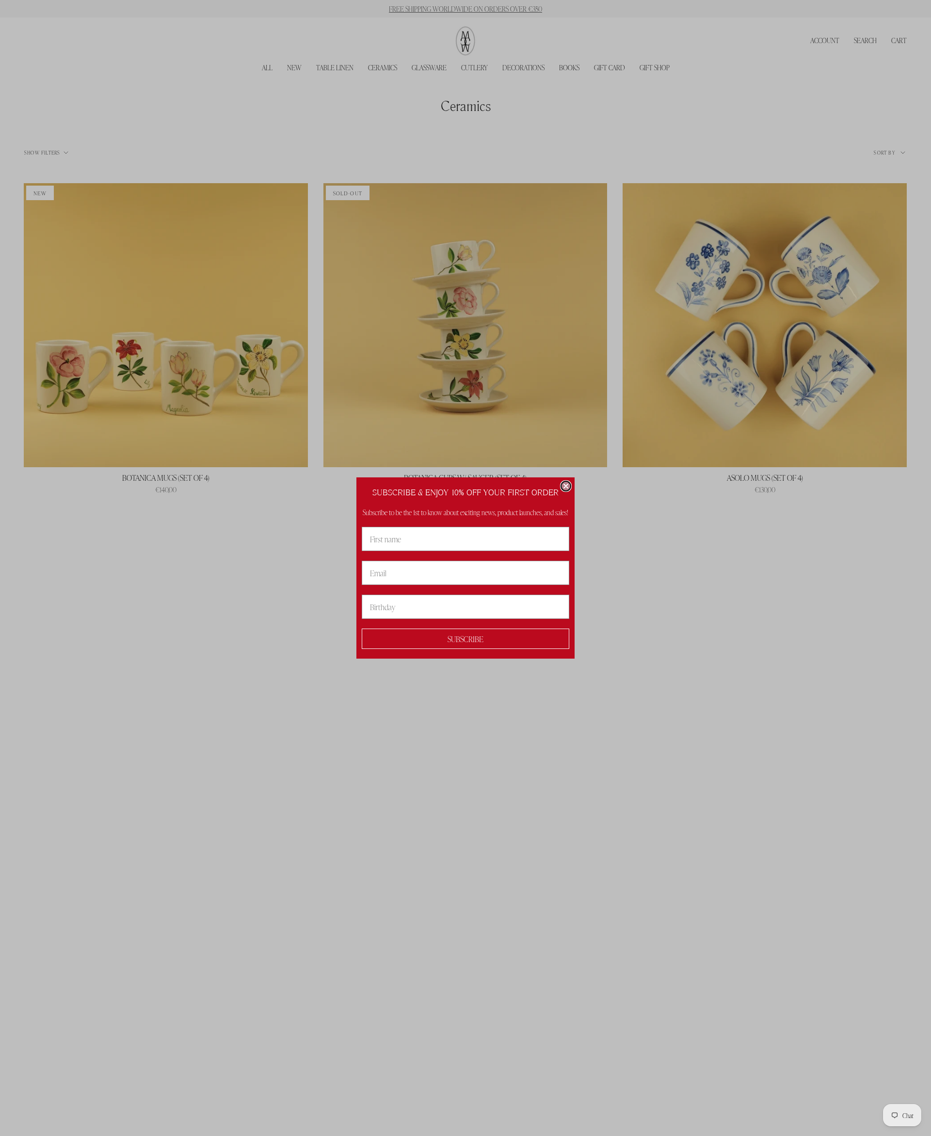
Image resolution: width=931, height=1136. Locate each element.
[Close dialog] (566, 486)
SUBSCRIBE (465, 639)
